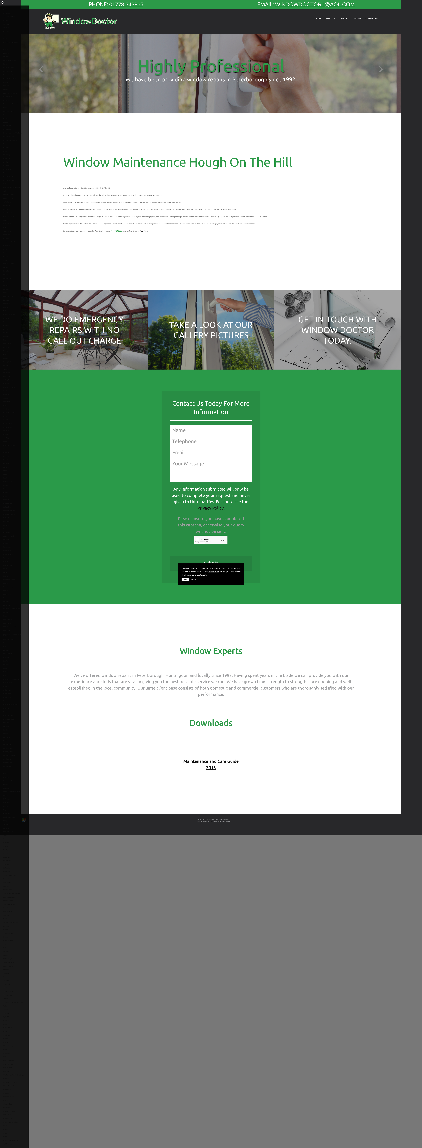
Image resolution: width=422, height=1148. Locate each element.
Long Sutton (7, 643)
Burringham (7, 169)
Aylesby (5, 49)
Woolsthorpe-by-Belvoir (10, 1122)
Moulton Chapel (8, 715)
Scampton (6, 842)
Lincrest (5, 616)
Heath (5, 478)
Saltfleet (6, 824)
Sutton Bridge (7, 958)
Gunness (5, 449)
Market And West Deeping (11, 679)
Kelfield (5, 572)
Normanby (6, 737)
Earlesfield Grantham (9, 296)
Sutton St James (8, 966)
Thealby (5, 988)
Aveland (5, 46)
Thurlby (5, 998)
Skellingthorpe (7, 868)
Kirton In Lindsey (8, 587)
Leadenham (7, 605)
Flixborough (7, 343)
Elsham (5, 322)
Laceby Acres (7, 594)
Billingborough (7, 96)
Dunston (6, 289)
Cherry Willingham (9, 216)
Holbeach (6, 499)
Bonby (5, 107)
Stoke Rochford (8, 940)
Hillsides (5, 496)
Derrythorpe (7, 271)
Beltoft (5, 89)
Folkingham (6, 351)
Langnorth (6, 598)
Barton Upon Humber (10, 78)
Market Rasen (7, 682)
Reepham (6, 806)
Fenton (5, 332)
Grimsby (5, 441)
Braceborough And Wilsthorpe (12, 133)
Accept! (185, 579)
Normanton (7, 741)
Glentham (6, 398)
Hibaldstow (6, 489)
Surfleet (5, 955)
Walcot (5, 1038)
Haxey (5, 470)
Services (343, 18)
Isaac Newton (7, 565)
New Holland (7, 730)
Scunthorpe (6, 857)
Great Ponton (7, 427)
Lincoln (5, 612)
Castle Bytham (7, 202)
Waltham (6, 1042)
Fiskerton (6, 336)
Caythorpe (6, 209)
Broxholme (6, 162)
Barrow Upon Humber (10, 75)
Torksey (5, 1009)
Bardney (5, 56)
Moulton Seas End (8, 719)
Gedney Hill (6, 383)
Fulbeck (5, 365)
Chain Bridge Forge (9, 213)
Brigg (5, 151)
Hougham (6, 539)
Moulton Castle (8, 712)
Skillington (6, 871)
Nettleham (6, 726)
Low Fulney (6, 657)
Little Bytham (7, 619)
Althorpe (6, 24)
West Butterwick (8, 1064)
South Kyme (7, 908)
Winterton (6, 1107)
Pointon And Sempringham (11, 791)
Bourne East (7, 125)
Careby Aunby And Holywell (11, 187)
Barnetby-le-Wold (8, 67)
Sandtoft (6, 828)
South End (6, 886)
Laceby (5, 590)
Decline (193, 579)
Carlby (5, 191)
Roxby (5, 820)
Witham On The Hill (9, 1111)
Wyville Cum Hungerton (10, 1140)
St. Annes (6, 926)
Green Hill (6, 434)
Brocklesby (6, 154)
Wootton (6, 1126)
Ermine (5, 329)
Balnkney (6, 53)
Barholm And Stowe (9, 60)
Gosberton (6, 401)
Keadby (5, 568)
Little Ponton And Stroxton (11, 627)
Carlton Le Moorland (9, 194)
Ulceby (5, 1024)
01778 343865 (126, 4)
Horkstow (6, 529)
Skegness (6, 864)
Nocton (5, 733)
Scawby (5, 850)
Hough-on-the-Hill (8, 536)
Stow (4, 944)
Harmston (6, 463)
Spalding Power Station (10, 922)
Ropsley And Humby (9, 817)
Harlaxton (6, 460)
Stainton (6, 929)
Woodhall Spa (7, 1118)
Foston (5, 358)
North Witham (7, 762)
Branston (6, 147)
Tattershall (6, 984)
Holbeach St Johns (9, 510)
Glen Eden (6, 394)
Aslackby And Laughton (10, 42)
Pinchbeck (6, 788)
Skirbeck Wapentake (9, 875)
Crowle (5, 256)
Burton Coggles (8, 176)
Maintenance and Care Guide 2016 (211, 764)
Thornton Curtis (8, 991)
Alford (5, 9)
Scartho (5, 846)
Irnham (5, 561)
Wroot (5, 1136)
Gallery (357, 18)
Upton (5, 1031)
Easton (5, 311)
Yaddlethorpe (7, 1144)
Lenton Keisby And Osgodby (11, 608)
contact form (143, 231)
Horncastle (6, 532)
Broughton (6, 158)
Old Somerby (7, 766)
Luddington (6, 664)
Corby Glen (6, 238)
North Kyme (7, 759)
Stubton (5, 948)
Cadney (5, 184)
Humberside (7, 547)
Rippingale (6, 813)
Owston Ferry (7, 770)
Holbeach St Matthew (10, 518)
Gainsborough (7, 369)
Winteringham (7, 1104)
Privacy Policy (213, 572)
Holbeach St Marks (9, 514)
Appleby (5, 35)
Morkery (6, 701)
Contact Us (372, 18)
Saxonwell (6, 839)
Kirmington (6, 583)
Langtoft (6, 601)
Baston (5, 82)
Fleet (4, 340)
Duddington (7, 278)
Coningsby (6, 234)
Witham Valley (7, 1115)
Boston (5, 115)
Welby (5, 1049)
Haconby (6, 456)
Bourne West (7, 129)
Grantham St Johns (9, 412)
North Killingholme (9, 755)
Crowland (6, 253)
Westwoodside (7, 1089)
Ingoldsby (6, 558)
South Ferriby (7, 889)
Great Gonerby (7, 423)
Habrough (6, 452)
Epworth (6, 325)
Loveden (6, 650)
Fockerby (6, 347)
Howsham (6, 543)
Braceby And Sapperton (10, 140)
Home (318, 18)
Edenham (6, 318)
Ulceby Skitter (7, 1027)
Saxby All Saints (8, 831)
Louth (5, 646)
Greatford (6, 430)
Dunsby (5, 285)
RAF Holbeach (7, 799)
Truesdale (6, 1013)
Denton (5, 267)
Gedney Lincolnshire (9, 387)
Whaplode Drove (8, 1096)
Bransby (5, 144)
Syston (5, 977)
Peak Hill (5, 773)
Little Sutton (7, 630)
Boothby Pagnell (8, 111)
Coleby (5, 227)
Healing (5, 474)
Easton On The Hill (9, 314)
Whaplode (6, 1093)
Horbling (6, 525)
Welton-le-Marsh (8, 1060)
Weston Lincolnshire (9, 1086)
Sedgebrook (7, 860)
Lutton (5, 668)
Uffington (6, 1020)
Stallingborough (8, 933)
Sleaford (6, 879)
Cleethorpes (7, 223)
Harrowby (6, 467)
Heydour (6, 485)
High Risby (6, 492)
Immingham (7, 550)
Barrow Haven (7, 71)
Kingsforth (6, 576)
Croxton (5, 260)
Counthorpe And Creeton (11, 242)
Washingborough (8, 1046)
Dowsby (5, 274)
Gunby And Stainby (9, 445)
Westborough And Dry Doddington (14, 1075)
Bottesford (6, 118)
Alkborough (7, 13)
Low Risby (6, 661)
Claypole (6, 220)
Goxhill (5, 405)
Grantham (6, 409)
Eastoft (5, 307)
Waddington (7, 1035)
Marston (6, 686)
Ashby (5, 38)
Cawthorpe (6, 205)
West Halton (7, 1071)
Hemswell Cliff (7, 481)
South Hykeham (8, 900)
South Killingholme (9, 904)
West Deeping (7, 1067)
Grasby (5, 416)
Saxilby (5, 835)
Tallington (6, 980)
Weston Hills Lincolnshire (10, 1082)
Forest (5, 354)
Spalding (5, 919)
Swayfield (6, 969)
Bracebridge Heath (9, 136)
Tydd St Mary (7, 1017)
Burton (5, 173)
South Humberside (9, 897)
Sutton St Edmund (8, 962)
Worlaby (5, 1129)
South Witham (7, 911)
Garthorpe (6, 372)
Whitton (5, 1100)
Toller (5, 1006)
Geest (5, 391)
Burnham (6, 165)
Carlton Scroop (8, 198)
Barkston (6, 64)
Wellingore (6, 1053)
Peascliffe (6, 777)
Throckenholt (7, 995)
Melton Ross (7, 690)
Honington (6, 521)
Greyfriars (6, 438)
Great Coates (7, 420)
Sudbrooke (6, 951)
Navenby (6, 722)
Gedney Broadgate (9, 380)
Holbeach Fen (7, 503)
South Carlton (7, 882)
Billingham (6, 100)
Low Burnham (7, 653)
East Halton (6, 300)
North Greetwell (8, 748)
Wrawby (5, 1133)
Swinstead (6, 973)
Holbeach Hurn (7, 507)
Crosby (5, 249)
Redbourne (6, 802)
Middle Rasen (7, 697)
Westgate (6, 1078)
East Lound (6, 303)
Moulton (6, 708)
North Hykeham (8, 751)
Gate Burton (7, 376)
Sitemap (228, 821)
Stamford (6, 937)
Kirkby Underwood (9, 579)
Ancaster (6, 31)
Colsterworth (7, 231)
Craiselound (7, 245)
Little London (7, 623)
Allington (6, 20)
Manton (5, 675)
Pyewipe (5, 795)
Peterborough (7, 781)
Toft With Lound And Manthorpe (13, 1002)
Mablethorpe (7, 672)
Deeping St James (8, 263)
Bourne (5, 122)
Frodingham (7, 361)
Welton (5, 1057)
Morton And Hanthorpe (10, 704)
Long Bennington (8, 639)
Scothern (6, 853)
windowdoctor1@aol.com (315, 4)
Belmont (6, 85)
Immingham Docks (9, 554)
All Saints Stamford (9, 16)
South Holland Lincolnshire (11, 893)
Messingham (7, 693)
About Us (330, 18)
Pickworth (6, 784)
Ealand (5, 292)
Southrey (6, 915)
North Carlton (7, 744)
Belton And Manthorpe (10, 93)
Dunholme (6, 282)
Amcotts (6, 27)
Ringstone (6, 810)
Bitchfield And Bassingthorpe (12, 104)
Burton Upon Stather (9, 180)
